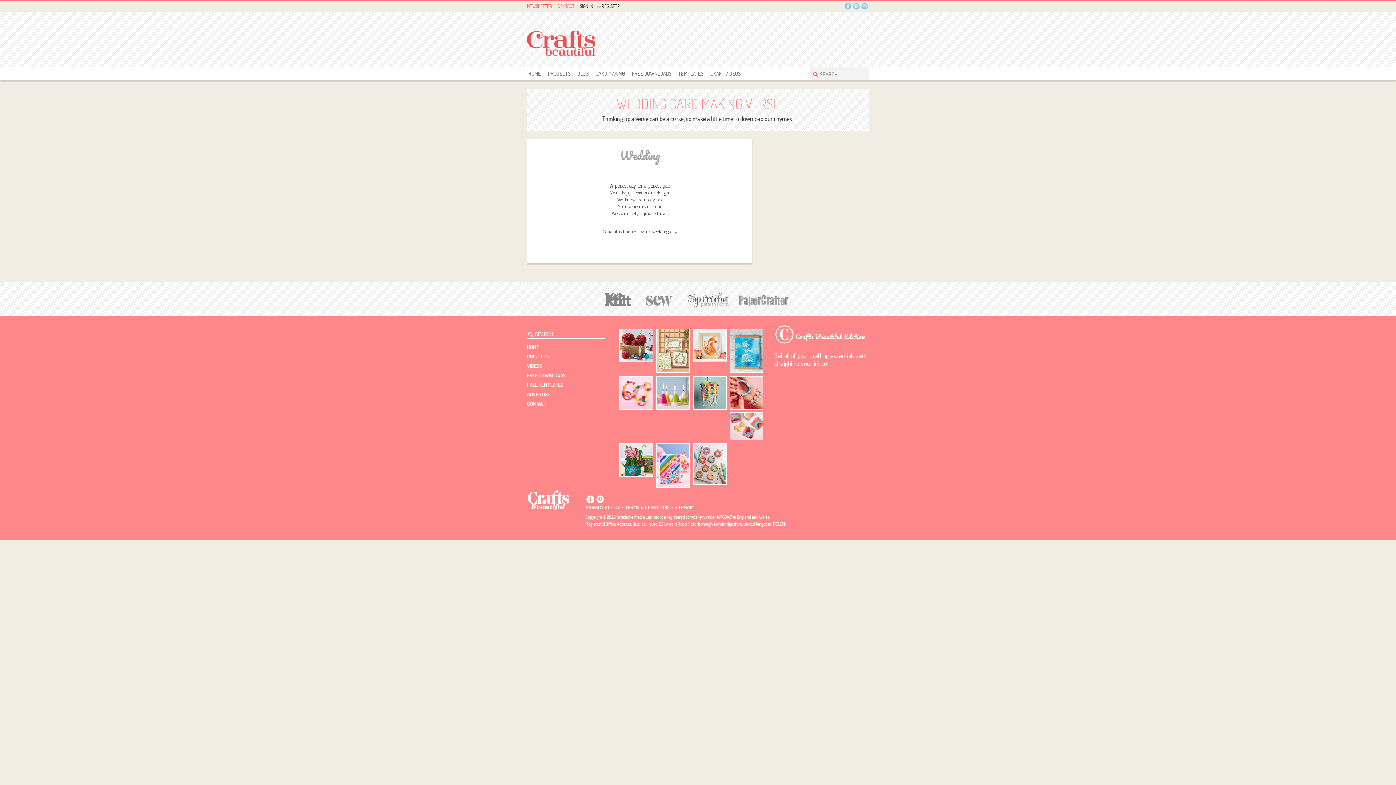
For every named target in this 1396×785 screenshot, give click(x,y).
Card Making (610, 73)
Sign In (586, 6)
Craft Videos (725, 73)
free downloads (651, 73)
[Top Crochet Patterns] (707, 299)
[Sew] (659, 299)
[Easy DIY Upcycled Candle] (673, 393)
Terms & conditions (647, 507)
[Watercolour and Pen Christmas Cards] (673, 351)
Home (534, 73)
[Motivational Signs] (746, 351)
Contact (566, 6)
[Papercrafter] (764, 300)
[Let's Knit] (618, 298)
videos (534, 366)
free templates (545, 385)
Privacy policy (603, 507)
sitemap (684, 507)
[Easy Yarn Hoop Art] (636, 393)
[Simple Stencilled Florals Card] (673, 465)
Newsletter (539, 6)
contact (536, 403)
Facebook (848, 6)
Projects (559, 73)
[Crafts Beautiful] (548, 500)
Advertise (538, 394)
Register (611, 6)
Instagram (864, 6)
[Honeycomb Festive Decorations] (636, 345)
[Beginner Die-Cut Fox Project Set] (710, 345)
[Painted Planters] (636, 460)
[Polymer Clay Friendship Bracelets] (746, 393)
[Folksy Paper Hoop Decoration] (710, 393)
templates (690, 73)
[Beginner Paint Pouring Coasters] (746, 426)
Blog (583, 73)
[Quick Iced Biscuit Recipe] (710, 464)
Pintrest (856, 6)
